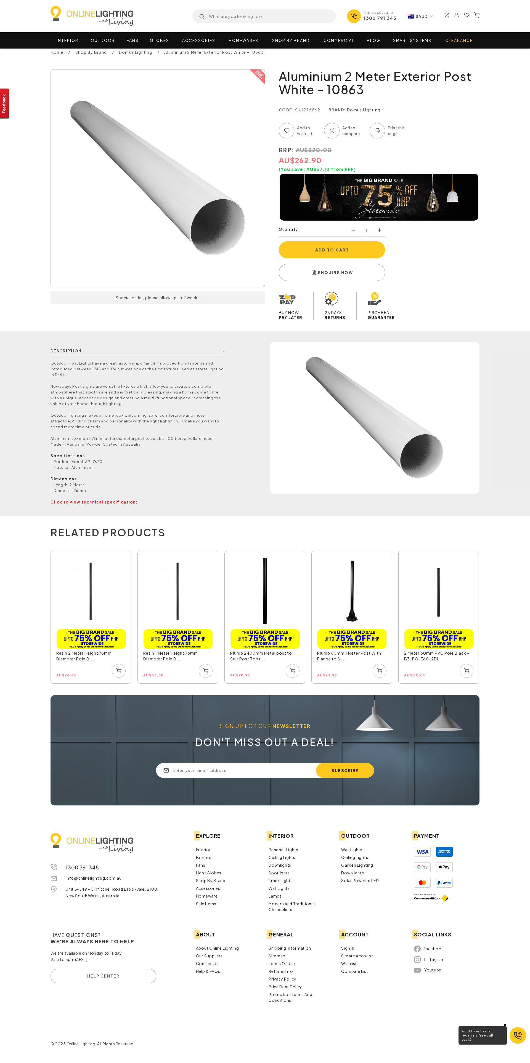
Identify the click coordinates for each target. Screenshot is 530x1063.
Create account (357, 955)
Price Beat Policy (285, 986)
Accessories (198, 40)
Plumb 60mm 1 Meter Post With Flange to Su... (349, 655)
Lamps (275, 895)
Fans (133, 40)
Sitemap (277, 955)
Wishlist (349, 963)
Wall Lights (279, 888)
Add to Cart (332, 249)
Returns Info (281, 971)
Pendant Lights (283, 849)
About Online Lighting (217, 948)
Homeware (207, 895)
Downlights (280, 865)
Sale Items (206, 903)
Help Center (103, 975)
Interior (67, 40)
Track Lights (281, 880)
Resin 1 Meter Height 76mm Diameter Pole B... (170, 655)
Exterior (204, 857)
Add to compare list (332, 130)
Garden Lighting (357, 865)
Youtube (432, 969)
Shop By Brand (211, 880)
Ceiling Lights (282, 857)
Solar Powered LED (360, 880)
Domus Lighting (363, 109)
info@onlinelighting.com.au (93, 877)
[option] (91, 617)
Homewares (243, 40)
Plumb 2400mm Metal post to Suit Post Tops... (261, 655)
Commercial (339, 40)
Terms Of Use (282, 963)
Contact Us (207, 963)
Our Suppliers (209, 955)
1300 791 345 (380, 18)
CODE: (286, 109)
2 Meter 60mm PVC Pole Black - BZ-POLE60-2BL (436, 655)
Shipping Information (290, 948)
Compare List (354, 971)
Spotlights (279, 872)
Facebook (433, 948)
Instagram (434, 959)
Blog (373, 40)
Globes (159, 40)
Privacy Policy (282, 978)
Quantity (288, 229)
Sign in (347, 948)
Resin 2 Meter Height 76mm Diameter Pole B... (84, 655)
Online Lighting (92, 16)
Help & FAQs (208, 971)
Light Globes (208, 872)
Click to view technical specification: (94, 502)
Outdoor (103, 40)
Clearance (459, 40)
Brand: (337, 109)
